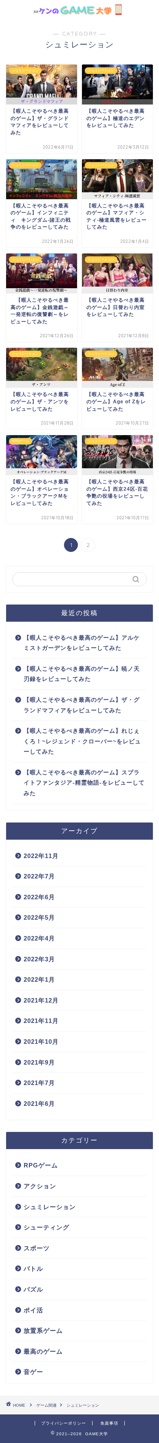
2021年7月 (39, 1082)
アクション (40, 1186)
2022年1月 (39, 979)
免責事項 (109, 1423)
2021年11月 (41, 1020)
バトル (33, 1268)
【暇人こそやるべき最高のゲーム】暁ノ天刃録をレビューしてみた (82, 674)
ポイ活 (33, 1310)
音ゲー (33, 1371)
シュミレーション (50, 1206)
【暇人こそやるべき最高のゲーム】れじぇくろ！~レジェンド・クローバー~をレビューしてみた (82, 741)
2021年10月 (41, 1041)
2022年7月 (39, 876)
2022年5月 (39, 917)
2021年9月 (39, 1062)
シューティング (46, 1227)
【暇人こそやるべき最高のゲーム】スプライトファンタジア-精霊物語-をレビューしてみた (84, 782)
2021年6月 (39, 1103)
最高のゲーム (43, 1351)
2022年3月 (39, 959)
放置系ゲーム (43, 1330)
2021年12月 (41, 1000)
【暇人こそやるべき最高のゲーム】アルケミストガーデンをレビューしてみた (82, 643)
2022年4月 (39, 938)
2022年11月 (41, 855)
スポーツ (37, 1248)
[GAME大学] (79, 11)
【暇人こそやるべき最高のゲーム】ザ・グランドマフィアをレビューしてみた (82, 705)
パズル (33, 1289)
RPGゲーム (41, 1165)
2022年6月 (39, 897)
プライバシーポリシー (63, 1423)
